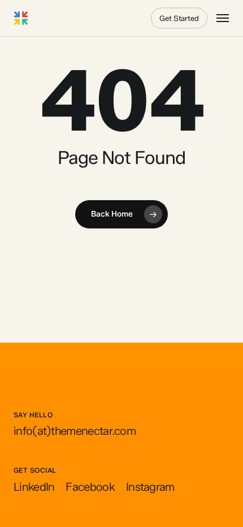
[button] (222, 18)
